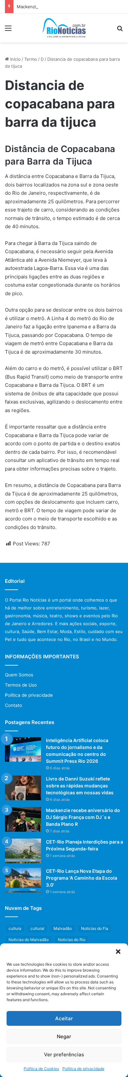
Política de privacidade (83, 1068)
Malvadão (62, 928)
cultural (37, 928)
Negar (64, 1036)
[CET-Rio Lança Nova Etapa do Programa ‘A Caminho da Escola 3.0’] (23, 880)
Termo (30, 59)
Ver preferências (64, 1054)
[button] (118, 951)
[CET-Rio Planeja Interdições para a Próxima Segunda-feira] (23, 851)
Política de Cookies (41, 1068)
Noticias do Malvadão (29, 939)
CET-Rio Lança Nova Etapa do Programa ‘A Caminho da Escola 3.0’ (81, 878)
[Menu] (8, 30)
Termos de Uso (21, 685)
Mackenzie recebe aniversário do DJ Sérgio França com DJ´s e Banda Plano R (83, 817)
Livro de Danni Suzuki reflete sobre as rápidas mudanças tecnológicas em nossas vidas (80, 785)
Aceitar (64, 1018)
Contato (13, 705)
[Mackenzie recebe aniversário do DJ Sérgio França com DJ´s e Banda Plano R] (23, 819)
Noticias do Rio (71, 939)
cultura (15, 928)
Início (15, 59)
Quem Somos (19, 674)
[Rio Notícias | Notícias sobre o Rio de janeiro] (64, 28)
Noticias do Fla (94, 928)
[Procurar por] (120, 30)
